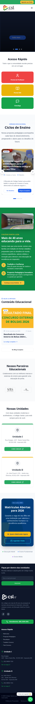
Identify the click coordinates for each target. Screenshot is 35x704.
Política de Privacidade (12, 701)
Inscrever (17, 583)
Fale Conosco (7, 645)
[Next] (33, 172)
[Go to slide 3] (19, 49)
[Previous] (2, 172)
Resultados (6, 639)
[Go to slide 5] (21, 198)
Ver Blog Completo (17, 349)
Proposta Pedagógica (9, 636)
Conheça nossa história (11, 283)
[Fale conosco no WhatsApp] (30, 699)
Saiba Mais (16, 35)
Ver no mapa (5, 664)
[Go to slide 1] (13, 49)
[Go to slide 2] (16, 49)
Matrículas (6, 633)
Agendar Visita (19, 541)
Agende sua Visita (26, 2)
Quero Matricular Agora (19, 534)
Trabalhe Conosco (8, 642)
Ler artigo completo (10, 341)
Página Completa (24, 190)
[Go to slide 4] (21, 49)
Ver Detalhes (10, 190)
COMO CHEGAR (16, 449)
